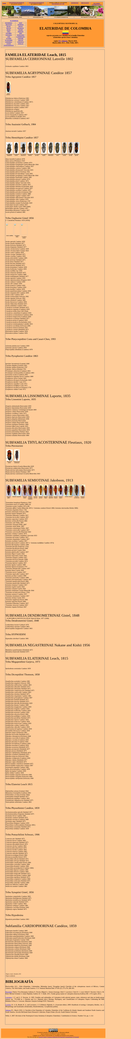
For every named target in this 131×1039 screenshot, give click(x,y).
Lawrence (8, 997)
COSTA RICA (9, 35)
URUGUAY (20, 40)
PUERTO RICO (20, 35)
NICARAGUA (21, 28)
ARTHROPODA (74, 2)
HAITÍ (20, 23)
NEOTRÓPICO (8, 23)
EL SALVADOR (8, 40)
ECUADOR (8, 38)
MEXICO (20, 26)
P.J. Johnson (63, 41)
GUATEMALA (8, 42)
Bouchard (8, 992)
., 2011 (58, 3)
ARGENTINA (9, 24)
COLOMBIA (9, 33)
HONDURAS (21, 24)
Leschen (8, 1005)
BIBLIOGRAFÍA (85, 2)
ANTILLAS (20, 43)
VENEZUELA (20, 42)
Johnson (8, 1010)
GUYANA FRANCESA (9, 45)
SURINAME (20, 38)
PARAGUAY (20, 31)
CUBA (8, 36)
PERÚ (20, 33)
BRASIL (9, 29)
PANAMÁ (20, 29)
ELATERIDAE (14, 20)
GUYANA (9, 43)
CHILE (8, 31)
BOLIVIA (8, 28)
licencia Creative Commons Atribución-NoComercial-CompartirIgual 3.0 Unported (59, 1037)
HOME (4, 3)
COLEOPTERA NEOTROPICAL (16, 2)
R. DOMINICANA (20, 36)
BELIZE (9, 26)
